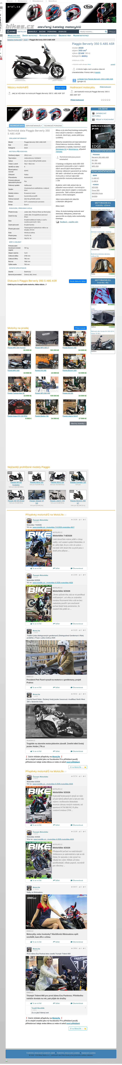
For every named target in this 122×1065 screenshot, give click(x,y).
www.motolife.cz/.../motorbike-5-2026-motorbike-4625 (53, 784)
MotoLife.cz (53, 1)
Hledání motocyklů (81, 35)
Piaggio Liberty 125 (57, 501)
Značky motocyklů (29, 35)
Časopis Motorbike (40, 520)
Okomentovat (77, 568)
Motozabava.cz (38, 1)
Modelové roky (14, 35)
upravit (113, 64)
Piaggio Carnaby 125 (78, 482)
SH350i (94, 196)
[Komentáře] (83, 520)
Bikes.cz (10, 1)
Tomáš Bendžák (38, 1008)
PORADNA (52, 32)
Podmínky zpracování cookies (68, 1053)
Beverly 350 (69, 348)
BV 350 (94, 160)
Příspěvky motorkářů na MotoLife (45, 514)
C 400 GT (95, 178)
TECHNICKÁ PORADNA (53, 126)
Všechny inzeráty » (78, 423)
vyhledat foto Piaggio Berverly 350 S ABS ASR (95, 79)
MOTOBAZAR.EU (103, 204)
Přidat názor (60, 88)
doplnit (97, 72)
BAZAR (42, 32)
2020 (26, 40)
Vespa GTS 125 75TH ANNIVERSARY (17, 417)
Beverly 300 (69, 370)
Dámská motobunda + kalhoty (101, 232)
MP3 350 (95, 166)
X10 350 (40, 370)
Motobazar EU (61, 149)
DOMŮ (13, 32)
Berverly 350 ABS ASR (100, 157)
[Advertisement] (47, 307)
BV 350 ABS (96, 163)
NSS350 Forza (97, 193)
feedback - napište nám (69, 222)
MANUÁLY (32, 32)
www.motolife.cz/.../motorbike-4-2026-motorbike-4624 (53, 839)
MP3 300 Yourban (16, 348)
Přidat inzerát (80, 328)
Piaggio (96, 154)
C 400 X (95, 181)
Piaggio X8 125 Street (16, 501)
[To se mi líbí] (79, 520)
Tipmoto (59, 152)
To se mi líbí (36, 568)
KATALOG (22, 32)
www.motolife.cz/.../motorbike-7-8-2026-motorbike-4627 (53, 527)
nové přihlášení (73, 762)
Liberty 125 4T (70, 416)
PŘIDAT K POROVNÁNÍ (105, 119)
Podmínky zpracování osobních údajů (40, 1053)
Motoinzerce (73, 149)
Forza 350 (95, 190)
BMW (95, 175)
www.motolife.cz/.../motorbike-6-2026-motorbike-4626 (53, 583)
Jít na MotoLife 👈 (78, 767)
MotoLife (36, 631)
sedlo (93, 309)
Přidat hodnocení (105, 87)
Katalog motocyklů (15, 40)
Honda (96, 185)
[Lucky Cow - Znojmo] (19, 338)
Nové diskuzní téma (78, 281)
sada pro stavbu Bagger (99, 287)
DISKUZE (62, 32)
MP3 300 (13, 370)
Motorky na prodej (18, 327)
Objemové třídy (65, 35)
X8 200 (68, 393)
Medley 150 (41, 416)
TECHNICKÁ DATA (17, 126)
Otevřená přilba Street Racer (100, 209)
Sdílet (57, 568)
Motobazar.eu (22, 1)
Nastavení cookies (88, 1053)
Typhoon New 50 (16, 393)
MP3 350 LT (42, 348)
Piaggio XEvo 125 (36, 482)
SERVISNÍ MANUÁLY (34, 126)
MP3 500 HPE (42, 393)
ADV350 (95, 187)
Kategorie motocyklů (48, 35)
